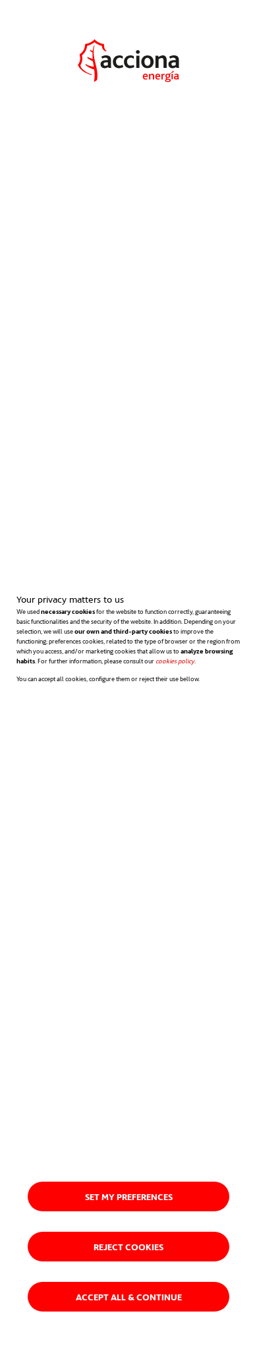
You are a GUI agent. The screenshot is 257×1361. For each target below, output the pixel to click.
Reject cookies (128, 1246)
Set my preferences (129, 1196)
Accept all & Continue (129, 1296)
